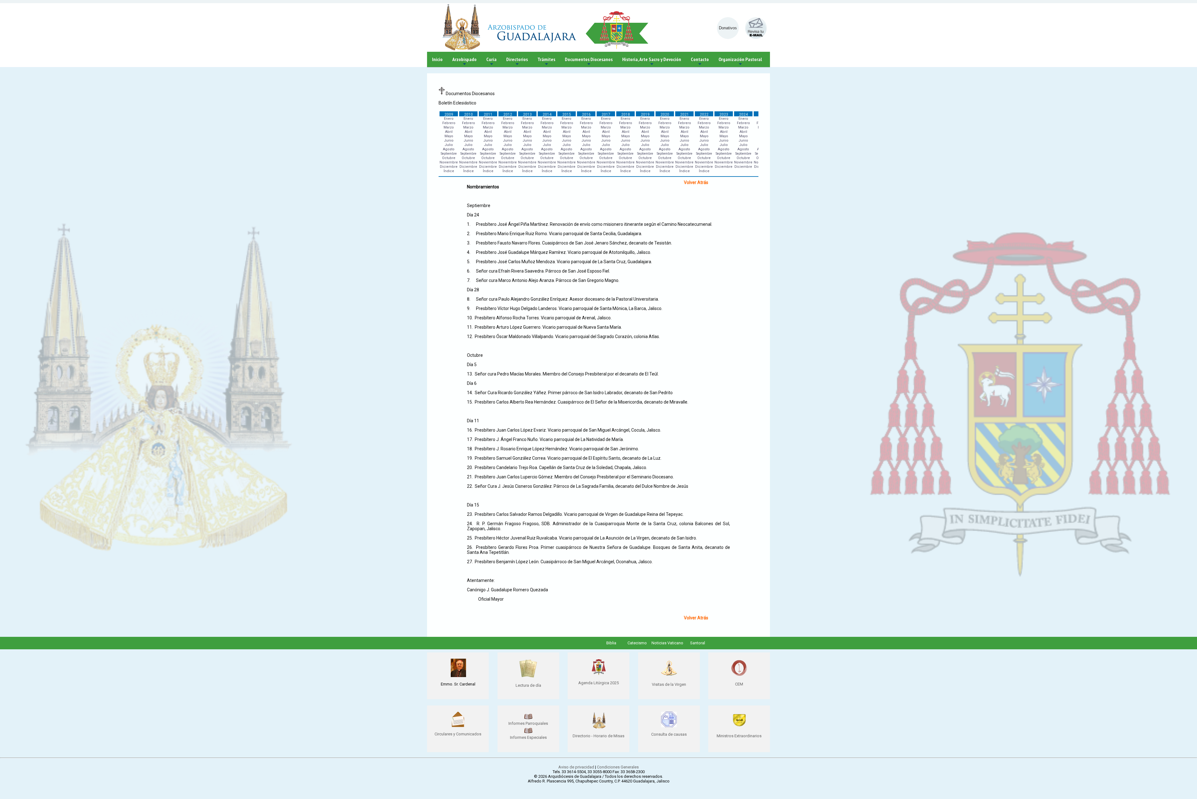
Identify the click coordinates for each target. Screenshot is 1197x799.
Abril (449, 132)
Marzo (449, 127)
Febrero (448, 123)
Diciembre (449, 167)
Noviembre (449, 162)
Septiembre (449, 153)
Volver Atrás (696, 182)
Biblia (611, 643)
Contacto (700, 61)
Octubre (448, 158)
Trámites (546, 61)
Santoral (697, 643)
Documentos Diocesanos (589, 61)
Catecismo (637, 643)
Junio (449, 140)
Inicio (437, 59)
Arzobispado (464, 61)
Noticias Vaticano (667, 643)
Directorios (517, 61)
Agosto (448, 149)
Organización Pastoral (740, 61)
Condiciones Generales (618, 767)
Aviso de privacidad (576, 767)
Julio (449, 145)
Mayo (449, 136)
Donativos (728, 28)
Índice (449, 171)
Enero (449, 119)
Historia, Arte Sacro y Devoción (651, 61)
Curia (491, 61)
